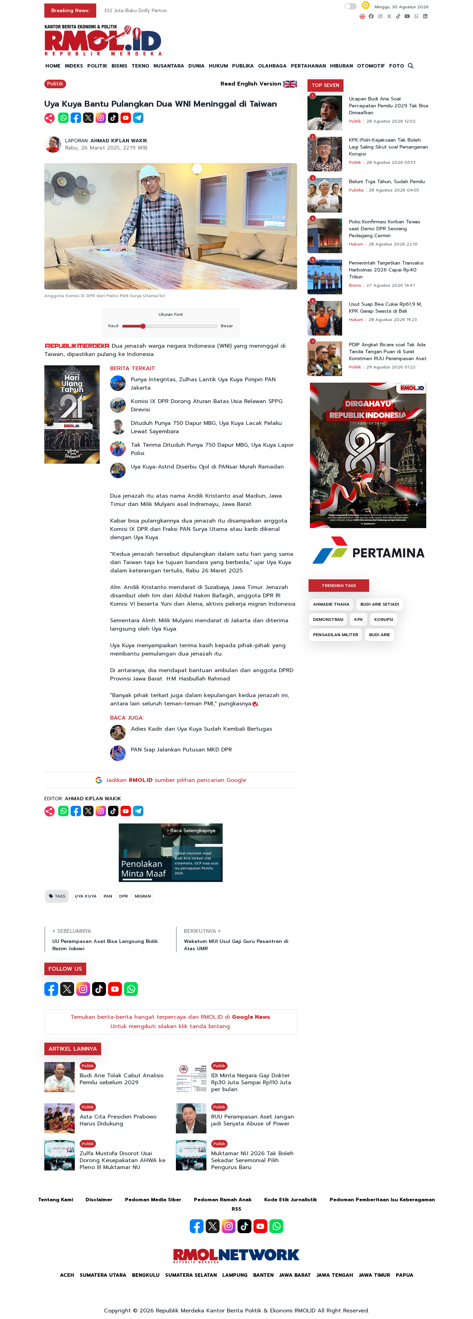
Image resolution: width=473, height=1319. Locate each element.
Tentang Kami (55, 1199)
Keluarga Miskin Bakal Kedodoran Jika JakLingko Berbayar (190, 11)
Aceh (67, 1275)
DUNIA (196, 66)
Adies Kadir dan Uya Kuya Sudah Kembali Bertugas (201, 729)
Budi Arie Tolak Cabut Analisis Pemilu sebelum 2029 (121, 1079)
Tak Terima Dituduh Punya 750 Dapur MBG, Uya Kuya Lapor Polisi (212, 449)
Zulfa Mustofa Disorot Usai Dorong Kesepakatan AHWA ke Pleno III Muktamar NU (123, 1160)
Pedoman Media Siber (153, 1199)
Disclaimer (99, 1199)
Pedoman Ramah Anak (223, 1199)
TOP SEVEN (325, 85)
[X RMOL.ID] (67, 989)
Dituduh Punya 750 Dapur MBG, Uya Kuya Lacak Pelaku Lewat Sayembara (206, 427)
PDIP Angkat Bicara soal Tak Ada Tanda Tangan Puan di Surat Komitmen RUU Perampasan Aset (388, 351)
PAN (108, 896)
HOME (53, 66)
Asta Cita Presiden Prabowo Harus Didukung (118, 1120)
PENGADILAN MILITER (335, 635)
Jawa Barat (295, 1275)
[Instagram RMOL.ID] (83, 989)
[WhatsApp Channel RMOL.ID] (131, 989)
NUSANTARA (168, 66)
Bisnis (355, 285)
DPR (123, 896)
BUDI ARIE (379, 635)
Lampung (235, 1275)
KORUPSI (383, 619)
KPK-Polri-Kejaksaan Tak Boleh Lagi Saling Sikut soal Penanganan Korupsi (388, 147)
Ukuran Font (171, 314)
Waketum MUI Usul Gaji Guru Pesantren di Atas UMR (236, 945)
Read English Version (251, 84)
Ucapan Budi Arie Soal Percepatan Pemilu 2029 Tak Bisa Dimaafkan (388, 106)
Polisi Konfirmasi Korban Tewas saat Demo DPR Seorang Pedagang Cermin (384, 229)
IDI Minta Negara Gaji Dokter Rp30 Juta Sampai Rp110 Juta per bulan (251, 1082)
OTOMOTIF (371, 66)
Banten (263, 1275)
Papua (404, 1275)
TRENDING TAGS (339, 585)
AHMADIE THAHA (331, 604)
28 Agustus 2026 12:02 (391, 121)
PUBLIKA (243, 66)
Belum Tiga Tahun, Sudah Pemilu (387, 181)
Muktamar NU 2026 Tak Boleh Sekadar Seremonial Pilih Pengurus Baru (252, 1160)
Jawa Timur (374, 1275)
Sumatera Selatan (191, 1275)
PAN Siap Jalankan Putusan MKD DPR (181, 750)
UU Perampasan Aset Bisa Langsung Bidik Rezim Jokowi (105, 945)
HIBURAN (341, 66)
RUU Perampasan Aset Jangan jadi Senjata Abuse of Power (252, 1120)
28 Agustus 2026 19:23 (392, 320)
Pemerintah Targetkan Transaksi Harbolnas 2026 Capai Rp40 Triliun (386, 270)
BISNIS (119, 66)
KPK (358, 619)
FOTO (396, 66)
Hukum (356, 244)
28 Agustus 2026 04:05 (394, 190)
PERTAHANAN (308, 66)
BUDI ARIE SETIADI (379, 604)
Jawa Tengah (334, 1275)
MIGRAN (143, 896)
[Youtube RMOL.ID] (115, 989)
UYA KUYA (86, 896)
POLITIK (97, 66)
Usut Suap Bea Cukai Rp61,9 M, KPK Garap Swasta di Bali (385, 308)
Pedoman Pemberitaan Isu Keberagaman (382, 1199)
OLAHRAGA (272, 66)
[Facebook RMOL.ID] (51, 989)
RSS (236, 1209)
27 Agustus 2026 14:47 (390, 285)
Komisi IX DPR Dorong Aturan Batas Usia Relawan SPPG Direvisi (207, 405)
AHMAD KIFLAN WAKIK (119, 140)
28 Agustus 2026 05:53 (391, 162)
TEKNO (140, 66)
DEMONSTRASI (328, 619)
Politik (55, 84)
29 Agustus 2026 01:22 (391, 367)
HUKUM (218, 66)
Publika (356, 190)
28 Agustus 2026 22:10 (393, 244)
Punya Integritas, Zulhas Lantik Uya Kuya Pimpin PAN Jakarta (203, 383)
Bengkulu (146, 1275)
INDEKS (74, 66)
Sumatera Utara (103, 1275)
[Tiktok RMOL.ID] (99, 989)
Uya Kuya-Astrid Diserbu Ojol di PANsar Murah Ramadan (207, 467)
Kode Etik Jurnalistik (290, 1199)
